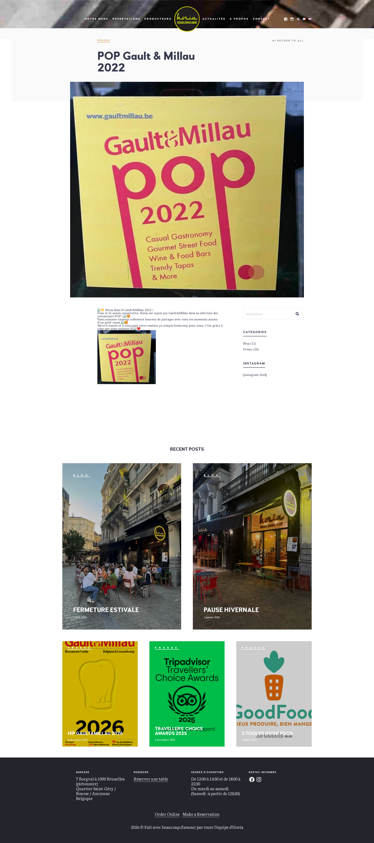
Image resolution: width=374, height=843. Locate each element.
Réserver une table (151, 778)
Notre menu (96, 18)
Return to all (290, 40)
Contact (261, 18)
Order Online (167, 814)
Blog (81, 475)
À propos (239, 18)
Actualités (214, 18)
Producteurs (158, 18)
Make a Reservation (201, 814)
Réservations (126, 18)
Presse (103, 40)
